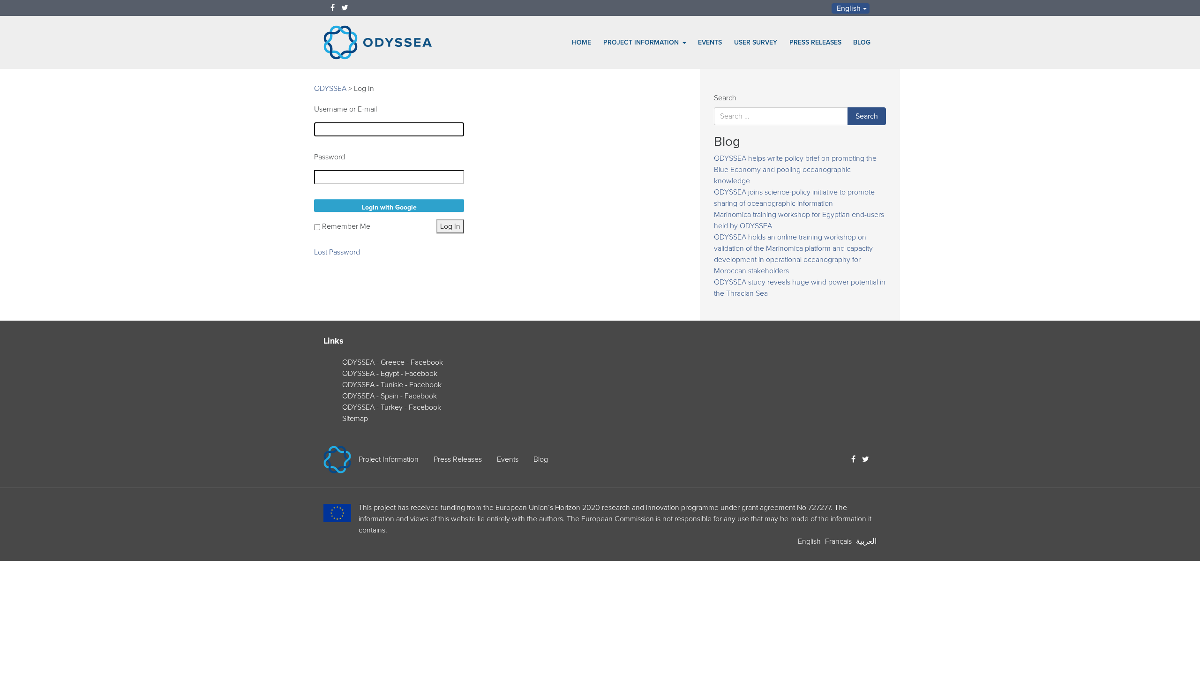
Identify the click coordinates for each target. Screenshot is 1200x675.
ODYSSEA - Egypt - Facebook (389, 373)
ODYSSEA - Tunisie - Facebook (392, 385)
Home (581, 42)
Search (725, 98)
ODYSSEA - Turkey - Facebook (391, 407)
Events (710, 42)
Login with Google (389, 207)
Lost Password (337, 252)
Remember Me (346, 226)
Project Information (642, 42)
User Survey (755, 42)
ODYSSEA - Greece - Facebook (392, 362)
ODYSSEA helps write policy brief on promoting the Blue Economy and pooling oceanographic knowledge (795, 170)
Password (329, 157)
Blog (861, 42)
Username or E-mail (345, 109)
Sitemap (355, 418)
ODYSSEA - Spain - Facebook (389, 396)
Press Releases (815, 42)
